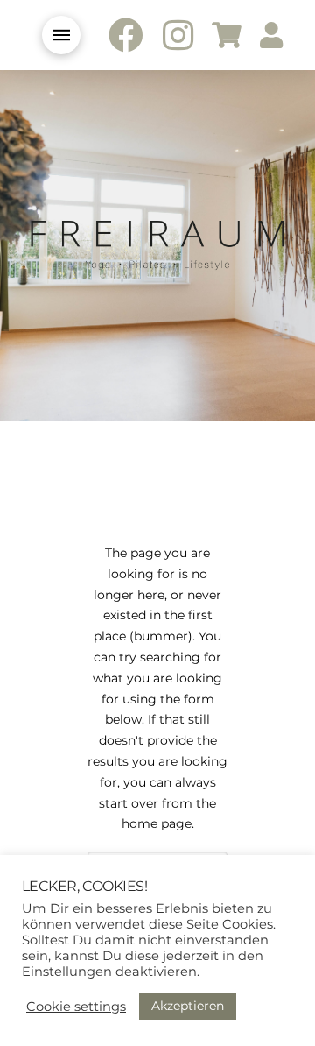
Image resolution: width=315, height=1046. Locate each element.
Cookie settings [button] (76, 1006)
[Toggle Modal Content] (61, 35)
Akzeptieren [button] (187, 1006)
